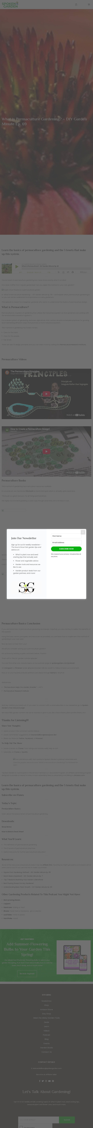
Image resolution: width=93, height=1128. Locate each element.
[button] (26, 588)
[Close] (83, 532)
